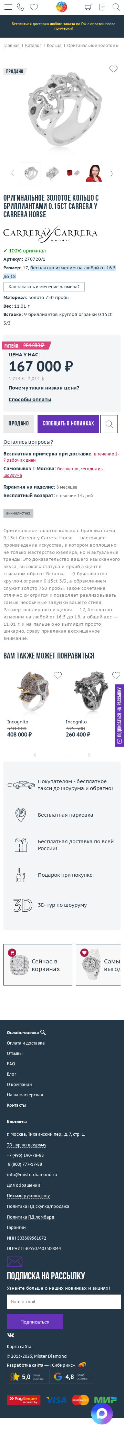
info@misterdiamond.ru (32, 1174)
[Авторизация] (102, 7)
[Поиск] (116, 7)
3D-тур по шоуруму (62, 923)
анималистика (18, 513)
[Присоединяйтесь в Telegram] (23, 1335)
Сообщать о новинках (68, 424)
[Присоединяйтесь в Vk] (10, 1335)
